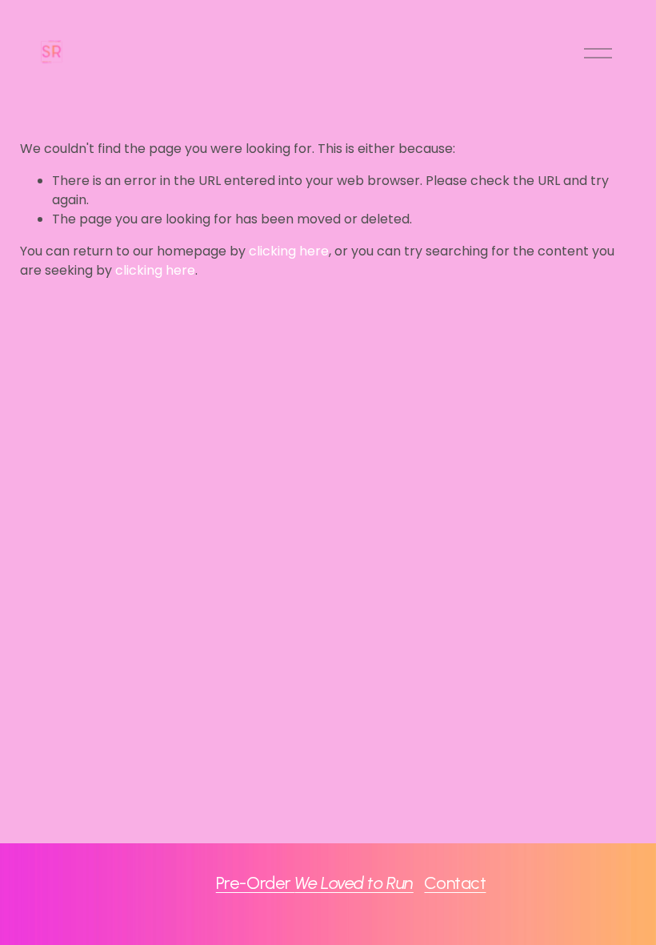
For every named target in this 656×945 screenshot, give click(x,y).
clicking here (289, 251)
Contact (455, 883)
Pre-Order (315, 883)
